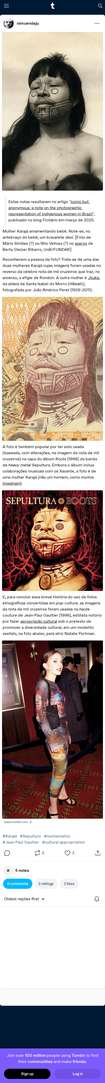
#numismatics (57, 836)
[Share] (98, 853)
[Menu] (6, 6)
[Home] (52, 6)
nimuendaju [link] (28, 23)
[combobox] (26, 899)
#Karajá (10, 836)
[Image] (52, 111)
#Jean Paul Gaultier (21, 842)
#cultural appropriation (63, 842)
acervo (81, 243)
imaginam (11, 483)
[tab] (17, 884)
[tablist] (52, 884)
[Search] (101, 5)
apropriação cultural (38, 621)
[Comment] (7, 853)
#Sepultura (30, 836)
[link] (9, 23)
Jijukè (93, 277)
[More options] (97, 23)
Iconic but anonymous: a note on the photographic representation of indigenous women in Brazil (50, 207)
